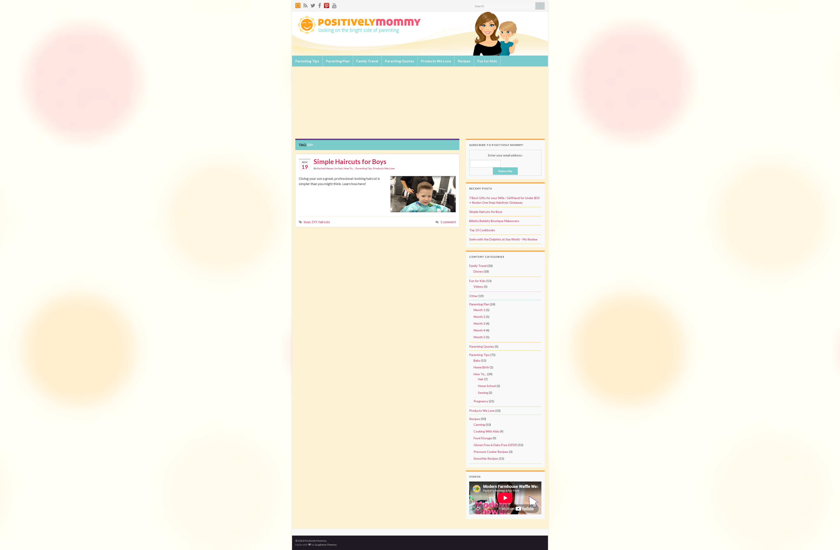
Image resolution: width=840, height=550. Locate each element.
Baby (477, 360)
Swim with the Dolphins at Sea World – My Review (503, 239)
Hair (340, 168)
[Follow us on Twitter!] (312, 5)
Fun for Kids (487, 61)
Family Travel (367, 61)
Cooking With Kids (486, 431)
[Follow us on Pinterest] (326, 5)
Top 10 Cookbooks (482, 230)
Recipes (464, 61)
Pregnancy (481, 401)
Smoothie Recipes (486, 458)
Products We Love (436, 61)
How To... (349, 168)
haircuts (324, 222)
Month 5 (479, 337)
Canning (479, 424)
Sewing (483, 392)
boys (307, 222)
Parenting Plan (338, 61)
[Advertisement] (420, 106)
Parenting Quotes (399, 61)
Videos (478, 286)
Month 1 (479, 310)
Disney (478, 271)
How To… (480, 374)
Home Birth (481, 367)
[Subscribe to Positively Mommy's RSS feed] (305, 5)
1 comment (448, 222)
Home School (487, 386)
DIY (314, 222)
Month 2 (479, 317)
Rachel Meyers (326, 168)
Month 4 (479, 330)
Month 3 (479, 323)
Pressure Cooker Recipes (491, 452)
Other (473, 296)
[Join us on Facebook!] (319, 5)
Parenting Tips (307, 61)
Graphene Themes (326, 544)
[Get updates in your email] (298, 5)
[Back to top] (830, 540)
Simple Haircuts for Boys (350, 161)
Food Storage (483, 438)
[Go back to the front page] (420, 34)
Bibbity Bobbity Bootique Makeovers (494, 221)
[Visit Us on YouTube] (334, 5)
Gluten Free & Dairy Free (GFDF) (495, 445)
